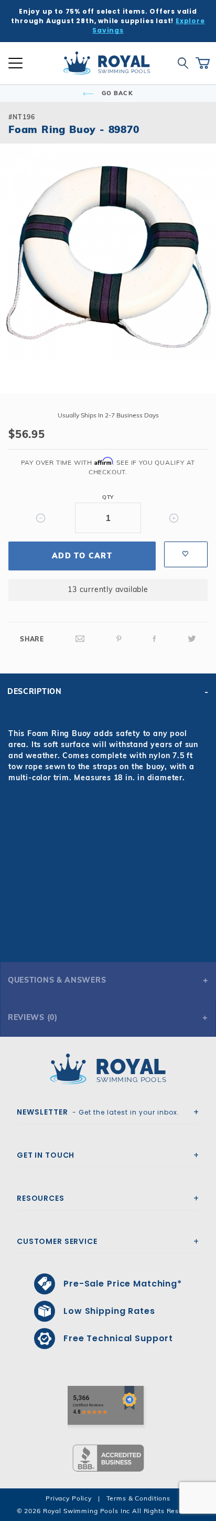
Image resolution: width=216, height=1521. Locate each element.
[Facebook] (154, 639)
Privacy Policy (69, 1498)
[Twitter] (192, 639)
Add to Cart (82, 555)
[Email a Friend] (80, 639)
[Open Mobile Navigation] (15, 63)
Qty (108, 497)
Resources (40, 1198)
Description (34, 691)
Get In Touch (45, 1155)
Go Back (116, 93)
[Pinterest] (119, 639)
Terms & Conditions (138, 1498)
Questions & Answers (57, 980)
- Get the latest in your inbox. (98, 1112)
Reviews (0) (33, 1017)
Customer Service (57, 1241)
